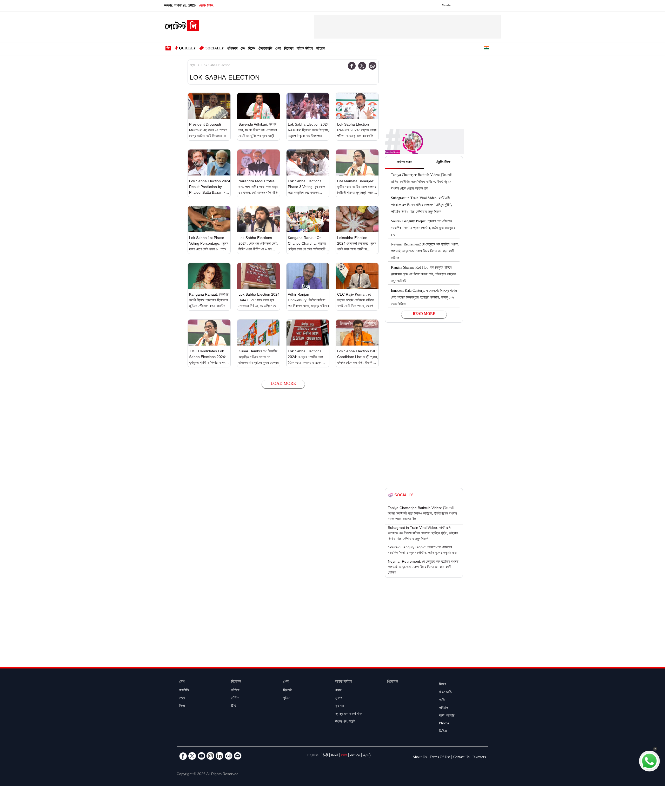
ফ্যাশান (339, 706)
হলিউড (235, 698)
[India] (486, 48)
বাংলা (344, 756)
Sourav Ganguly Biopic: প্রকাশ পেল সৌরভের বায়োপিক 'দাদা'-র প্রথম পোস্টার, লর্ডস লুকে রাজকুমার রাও (423, 228)
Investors (479, 758)
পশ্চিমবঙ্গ (232, 49)
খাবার (338, 691)
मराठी (334, 756)
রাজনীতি (184, 691)
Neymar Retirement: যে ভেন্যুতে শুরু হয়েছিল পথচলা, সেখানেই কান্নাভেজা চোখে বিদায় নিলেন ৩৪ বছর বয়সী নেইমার (425, 251)
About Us (420, 758)
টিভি (233, 706)
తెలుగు (355, 756)
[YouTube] (201, 756)
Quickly (187, 49)
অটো (442, 700)
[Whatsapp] (372, 66)
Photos (444, 724)
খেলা (278, 49)
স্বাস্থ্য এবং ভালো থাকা (348, 714)
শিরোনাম (392, 682)
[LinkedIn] (219, 756)
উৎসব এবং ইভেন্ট (345, 722)
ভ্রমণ (338, 698)
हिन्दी (325, 756)
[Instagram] (210, 756)
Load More (283, 384)
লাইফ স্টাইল (305, 49)
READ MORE (424, 314)
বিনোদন (289, 49)
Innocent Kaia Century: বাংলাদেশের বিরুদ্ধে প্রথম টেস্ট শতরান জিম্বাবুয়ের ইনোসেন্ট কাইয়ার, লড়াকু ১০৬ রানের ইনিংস (424, 298)
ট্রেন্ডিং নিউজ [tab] (443, 162)
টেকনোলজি (265, 49)
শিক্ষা (182, 706)
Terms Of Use (440, 758)
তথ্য (182, 698)
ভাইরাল (320, 49)
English (312, 756)
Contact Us (461, 758)
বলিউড (235, 691)
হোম (192, 66)
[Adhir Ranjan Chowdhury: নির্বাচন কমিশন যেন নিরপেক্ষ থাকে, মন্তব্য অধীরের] (308, 276)
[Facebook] (352, 66)
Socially (214, 49)
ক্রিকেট (287, 691)
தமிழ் (367, 756)
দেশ (243, 49)
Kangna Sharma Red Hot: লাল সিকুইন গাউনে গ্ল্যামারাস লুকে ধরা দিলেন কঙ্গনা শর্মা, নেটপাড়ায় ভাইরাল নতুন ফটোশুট (423, 274)
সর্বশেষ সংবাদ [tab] (404, 162)
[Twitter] (362, 66)
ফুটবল (286, 698)
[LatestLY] (181, 27)
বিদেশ (251, 49)
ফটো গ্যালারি (447, 716)
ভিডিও (443, 732)
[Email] (238, 756)
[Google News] (228, 756)
